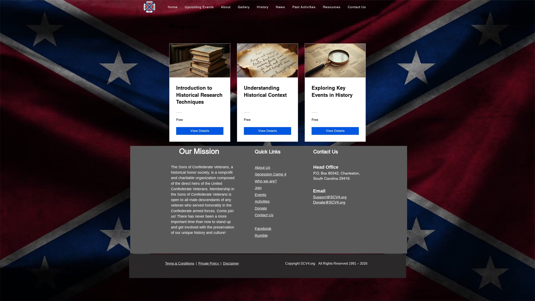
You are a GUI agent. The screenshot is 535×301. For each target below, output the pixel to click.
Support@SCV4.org (329, 197)
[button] (199, 7)
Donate (261, 208)
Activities (262, 201)
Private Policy (209, 263)
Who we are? (266, 181)
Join (258, 188)
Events (260, 195)
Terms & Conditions (179, 263)
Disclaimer (231, 263)
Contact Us (264, 215)
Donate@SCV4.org (329, 202)
